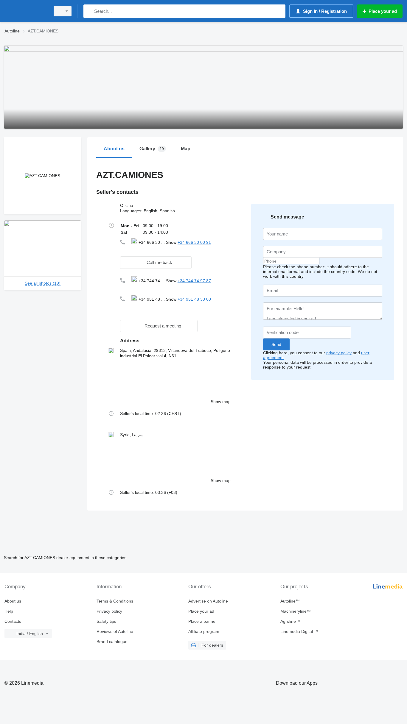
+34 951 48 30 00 (194, 299)
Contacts (12, 621)
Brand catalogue (112, 641)
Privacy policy (109, 611)
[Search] (89, 11)
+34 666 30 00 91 (194, 242)
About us (12, 601)
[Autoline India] (25, 11)
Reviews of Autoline (115, 631)
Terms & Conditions (115, 601)
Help (8, 611)
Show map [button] (221, 401)
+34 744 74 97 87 (194, 280)
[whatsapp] (143, 248)
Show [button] (172, 242)
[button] (156, 262)
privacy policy (339, 352)
